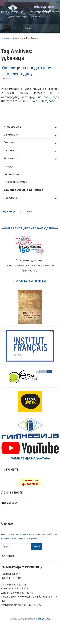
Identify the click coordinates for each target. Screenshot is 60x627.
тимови (13, 538)
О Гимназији (11, 134)
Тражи (54, 28)
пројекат (5, 538)
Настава (9, 150)
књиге (44, 534)
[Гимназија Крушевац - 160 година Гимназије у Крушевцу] (30, 9)
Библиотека (11, 174)
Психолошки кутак (15, 182)
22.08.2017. (7, 78)
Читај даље (48, 101)
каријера (36, 534)
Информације (12, 126)
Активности (11, 158)
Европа (4, 534)
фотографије (31, 538)
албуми (11, 534)
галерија (19, 534)
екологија (27, 534)
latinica (27, 211)
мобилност (52, 534)
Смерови (9, 142)
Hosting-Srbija (43, 618)
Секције (8, 166)
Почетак (6, 38)
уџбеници (21, 538)
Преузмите (10, 197)
